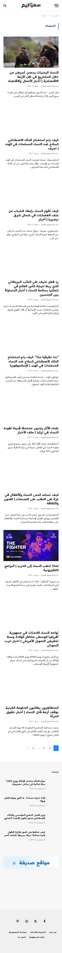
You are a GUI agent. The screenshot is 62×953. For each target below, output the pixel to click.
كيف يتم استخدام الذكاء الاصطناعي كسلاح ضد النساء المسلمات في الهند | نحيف (32, 144)
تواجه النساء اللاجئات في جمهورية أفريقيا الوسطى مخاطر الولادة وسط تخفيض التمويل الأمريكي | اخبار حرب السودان (32, 639)
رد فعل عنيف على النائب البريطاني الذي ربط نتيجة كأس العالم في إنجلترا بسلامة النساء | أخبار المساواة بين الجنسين (32, 288)
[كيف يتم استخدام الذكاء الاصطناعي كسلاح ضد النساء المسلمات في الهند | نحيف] (31, 119)
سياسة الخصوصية (18, 932)
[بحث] (5, 5)
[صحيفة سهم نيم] (31, 5)
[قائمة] (56, 5)
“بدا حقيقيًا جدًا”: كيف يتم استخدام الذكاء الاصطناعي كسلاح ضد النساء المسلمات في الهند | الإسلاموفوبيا (33, 361)
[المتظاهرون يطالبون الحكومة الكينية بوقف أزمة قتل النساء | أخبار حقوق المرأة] (31, 687)
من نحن (52, 932)
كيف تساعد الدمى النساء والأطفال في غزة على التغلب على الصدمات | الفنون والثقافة (31, 499)
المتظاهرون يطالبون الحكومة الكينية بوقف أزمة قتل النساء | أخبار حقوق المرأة (32, 712)
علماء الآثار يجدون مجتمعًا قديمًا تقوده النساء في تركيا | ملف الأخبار (31, 430)
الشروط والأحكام (38, 932)
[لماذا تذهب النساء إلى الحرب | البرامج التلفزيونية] (31, 545)
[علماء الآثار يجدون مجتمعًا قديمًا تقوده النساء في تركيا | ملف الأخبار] (31, 407)
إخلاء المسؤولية (36, 937)
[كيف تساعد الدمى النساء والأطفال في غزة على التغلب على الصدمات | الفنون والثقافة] (31, 474)
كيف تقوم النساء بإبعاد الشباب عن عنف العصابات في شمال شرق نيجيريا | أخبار (33, 215)
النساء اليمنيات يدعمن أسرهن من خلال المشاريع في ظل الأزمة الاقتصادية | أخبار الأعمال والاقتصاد (33, 76)
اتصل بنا (22, 937)
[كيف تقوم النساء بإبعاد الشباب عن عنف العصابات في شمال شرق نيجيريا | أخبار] (31, 190)
